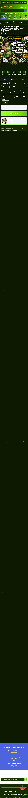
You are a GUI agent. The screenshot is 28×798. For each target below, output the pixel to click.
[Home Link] (9, 6)
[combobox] (12, 10)
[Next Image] (25, 51)
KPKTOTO (14, 113)
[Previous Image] (2, 51)
